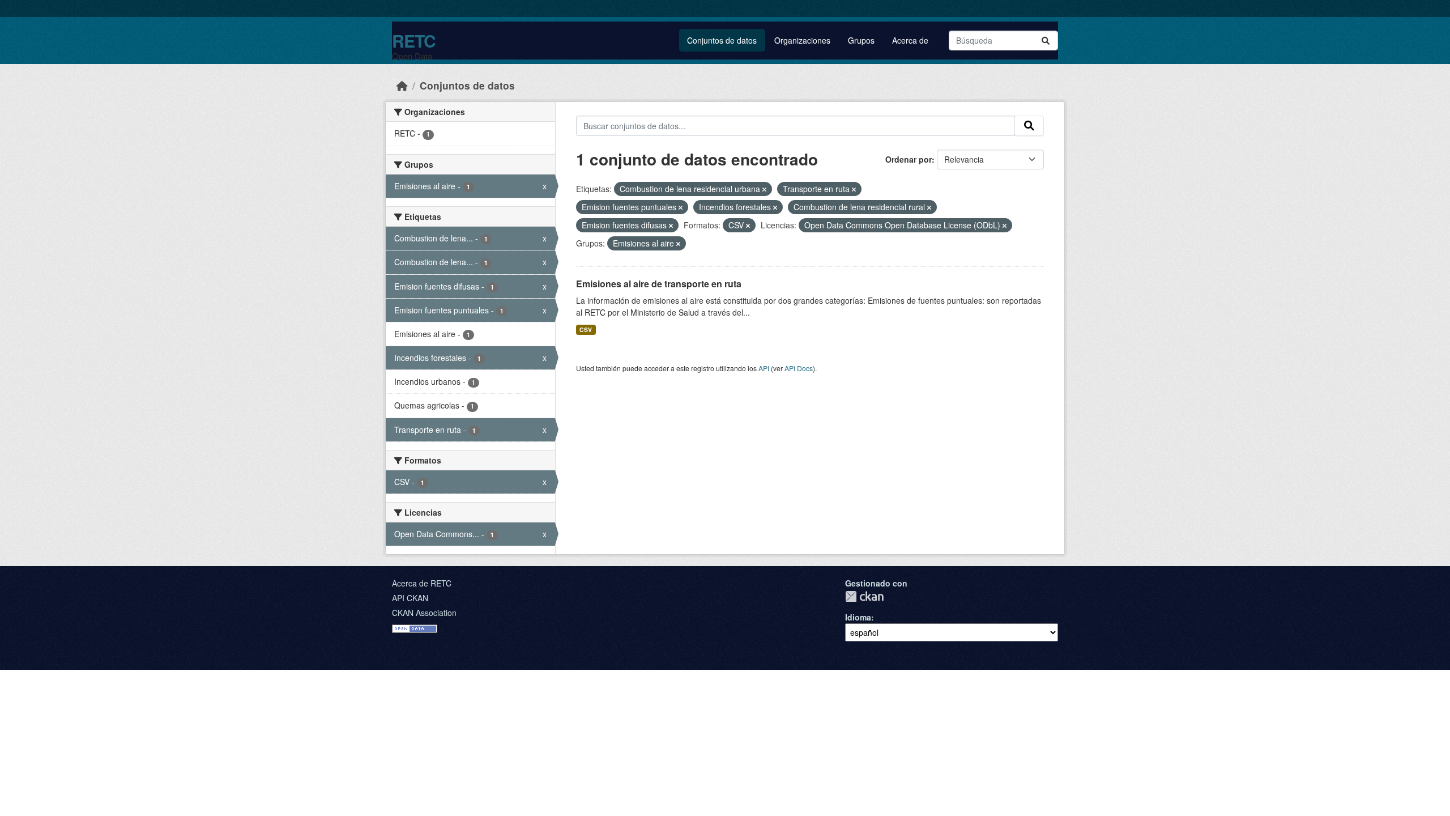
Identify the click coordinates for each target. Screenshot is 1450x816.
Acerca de (910, 40)
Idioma (858, 617)
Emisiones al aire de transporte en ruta (658, 283)
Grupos (861, 40)
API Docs (798, 368)
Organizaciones (802, 40)
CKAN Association (424, 612)
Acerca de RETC (421, 583)
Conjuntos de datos (722, 40)
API (763, 368)
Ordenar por (908, 159)
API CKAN (410, 598)
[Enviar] (1045, 40)
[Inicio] (402, 85)
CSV (585, 329)
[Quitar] (764, 189)
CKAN (864, 596)
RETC (414, 40)
